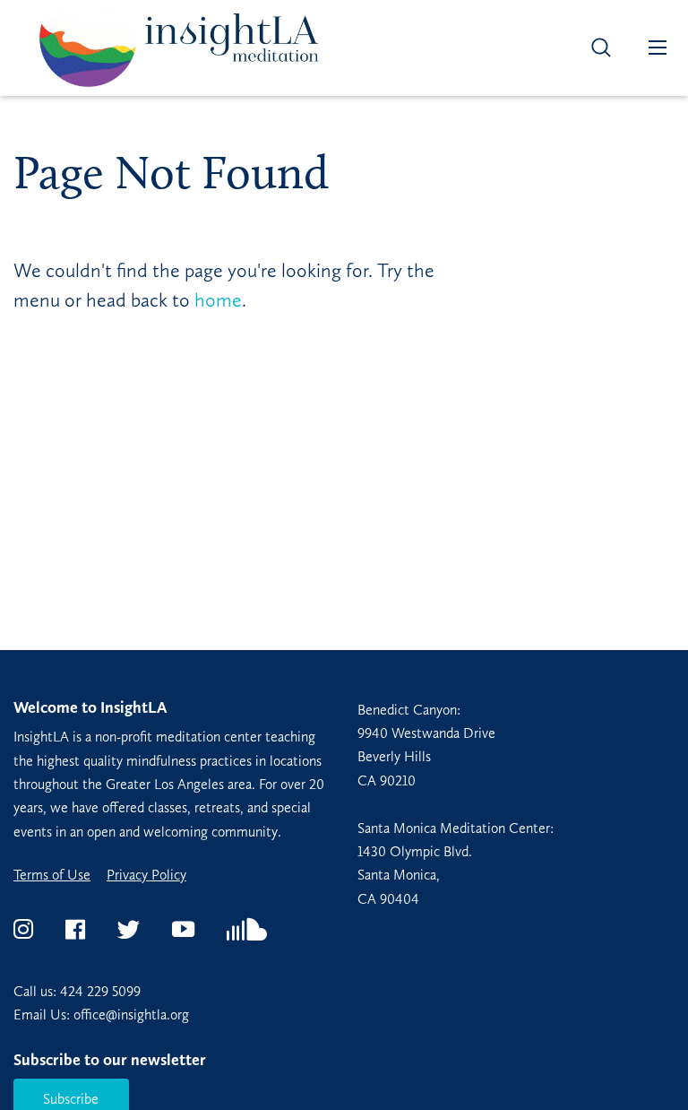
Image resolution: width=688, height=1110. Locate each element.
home (218, 300)
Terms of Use (51, 875)
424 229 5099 (100, 991)
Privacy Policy (146, 875)
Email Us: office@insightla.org (101, 1014)
